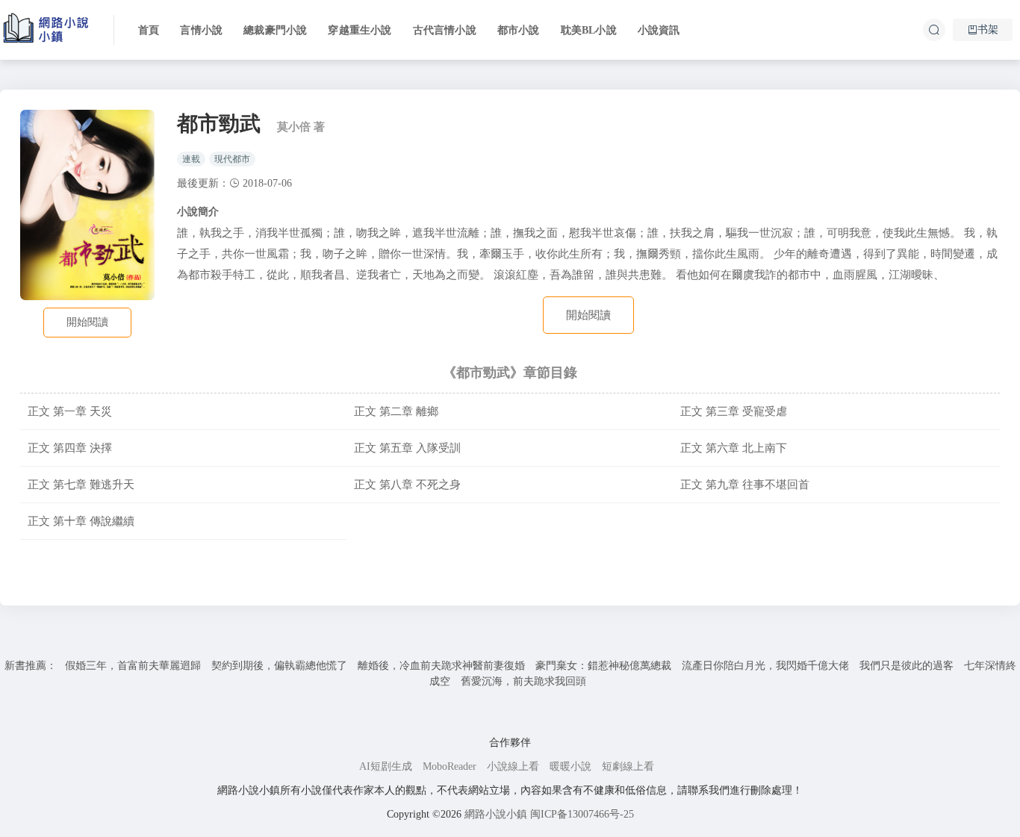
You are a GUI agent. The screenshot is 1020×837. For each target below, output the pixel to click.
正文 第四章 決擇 (70, 447)
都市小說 (518, 30)
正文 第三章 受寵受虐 (733, 411)
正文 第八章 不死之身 (407, 484)
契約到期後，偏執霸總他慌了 (279, 665)
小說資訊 (659, 30)
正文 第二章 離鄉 (396, 411)
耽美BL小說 (589, 30)
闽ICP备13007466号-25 (582, 814)
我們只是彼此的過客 (906, 665)
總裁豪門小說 (275, 30)
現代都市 (232, 159)
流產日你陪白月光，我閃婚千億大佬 (765, 665)
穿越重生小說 (359, 30)
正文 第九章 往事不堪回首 (744, 484)
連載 (191, 159)
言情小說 (201, 30)
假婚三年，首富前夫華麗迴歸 (133, 665)
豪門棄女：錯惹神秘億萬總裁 (603, 665)
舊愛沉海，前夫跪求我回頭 (523, 681)
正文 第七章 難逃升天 (81, 484)
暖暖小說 (570, 766)
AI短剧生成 (385, 766)
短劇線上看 (628, 766)
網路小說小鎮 (495, 814)
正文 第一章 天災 (70, 411)
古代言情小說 (444, 30)
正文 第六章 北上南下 (733, 447)
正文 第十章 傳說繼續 (81, 520)
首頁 (148, 30)
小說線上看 (513, 766)
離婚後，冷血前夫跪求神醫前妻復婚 (441, 665)
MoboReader (449, 766)
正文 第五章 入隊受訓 (407, 447)
